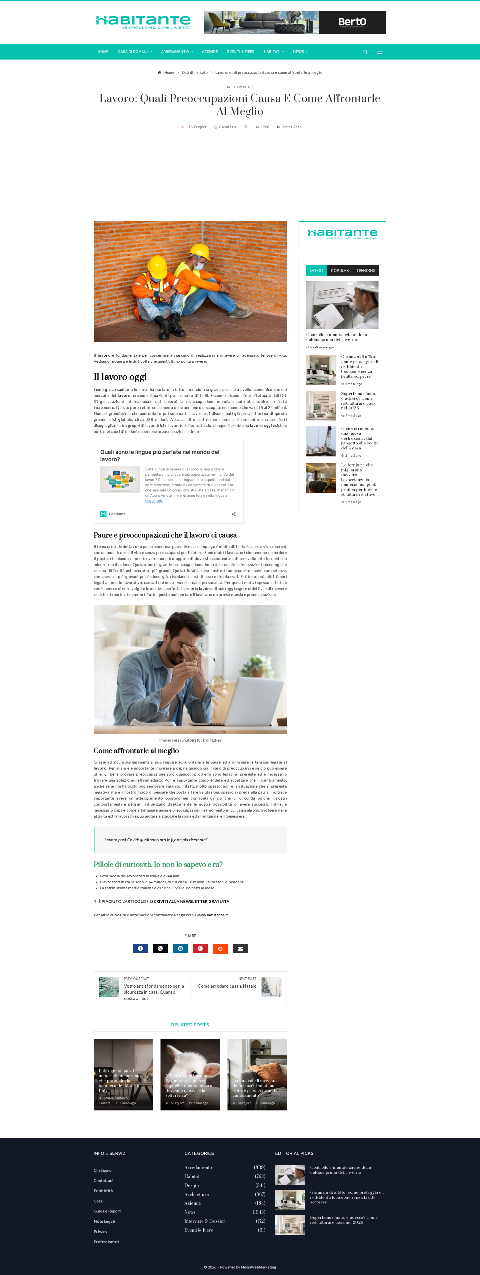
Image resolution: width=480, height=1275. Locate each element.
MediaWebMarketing (258, 1267)
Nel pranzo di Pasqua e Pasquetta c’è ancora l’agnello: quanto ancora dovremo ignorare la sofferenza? (189, 1085)
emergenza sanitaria (114, 389)
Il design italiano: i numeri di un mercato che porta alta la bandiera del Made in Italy (120, 1081)
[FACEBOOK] (140, 948)
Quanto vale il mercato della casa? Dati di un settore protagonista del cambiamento (255, 1088)
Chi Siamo (103, 1170)
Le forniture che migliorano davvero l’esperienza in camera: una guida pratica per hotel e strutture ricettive (359, 480)
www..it (212, 914)
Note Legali (104, 1221)
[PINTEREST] (200, 948)
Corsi (99, 1200)
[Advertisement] (240, 176)
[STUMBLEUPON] (220, 949)
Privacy (101, 1231)
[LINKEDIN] (180, 948)
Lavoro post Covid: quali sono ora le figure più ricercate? (155, 839)
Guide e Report (107, 1210)
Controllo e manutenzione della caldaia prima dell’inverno (336, 337)
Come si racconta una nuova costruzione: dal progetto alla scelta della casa (359, 438)
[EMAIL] (240, 948)
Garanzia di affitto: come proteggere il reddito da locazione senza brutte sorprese (359, 366)
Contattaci (103, 1180)
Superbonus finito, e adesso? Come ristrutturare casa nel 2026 (358, 401)
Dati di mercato (240, 87)
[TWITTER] (160, 948)
